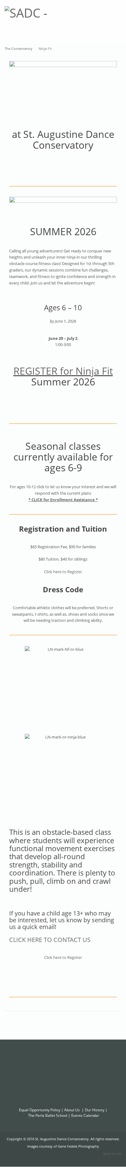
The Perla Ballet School (47, 1115)
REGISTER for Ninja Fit (63, 370)
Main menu (116, 17)
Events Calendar (85, 1115)
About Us (72, 1110)
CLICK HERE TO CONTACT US (50, 940)
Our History (94, 1110)
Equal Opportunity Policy (39, 1110)
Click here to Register (63, 571)
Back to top (112, 1153)
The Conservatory (18, 48)
